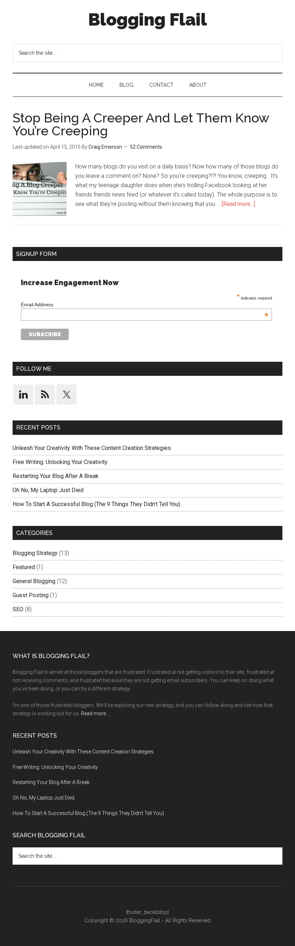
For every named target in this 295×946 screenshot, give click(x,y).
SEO (18, 609)
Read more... (95, 713)
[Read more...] (238, 204)
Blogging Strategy (35, 553)
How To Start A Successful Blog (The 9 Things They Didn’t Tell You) (96, 504)
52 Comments (146, 147)
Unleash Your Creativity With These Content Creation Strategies (92, 448)
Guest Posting (31, 595)
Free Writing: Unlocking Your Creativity (60, 462)
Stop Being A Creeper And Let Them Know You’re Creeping (141, 124)
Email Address (144, 304)
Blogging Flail (147, 19)
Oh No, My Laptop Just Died (48, 490)
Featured (24, 567)
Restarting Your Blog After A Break (56, 476)
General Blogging (34, 581)
